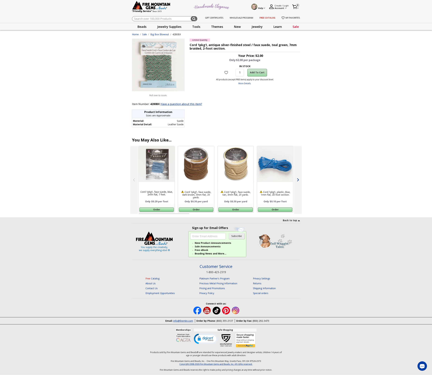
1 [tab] (140, 215)
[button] (206, 338)
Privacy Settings (261, 278)
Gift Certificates (214, 17)
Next (298, 180)
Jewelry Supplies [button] (169, 27)
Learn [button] (277, 27)
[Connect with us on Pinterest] (226, 310)
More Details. (244, 83)
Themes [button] (217, 27)
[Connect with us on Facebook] (197, 310)
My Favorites (293, 17)
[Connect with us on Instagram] (236, 310)
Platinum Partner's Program (214, 278)
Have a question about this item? (181, 104)
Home (135, 34)
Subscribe (236, 236)
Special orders (260, 293)
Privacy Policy (206, 293)
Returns (257, 283)
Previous (134, 180)
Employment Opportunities (160, 293)
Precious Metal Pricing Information (218, 283)
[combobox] (164, 18)
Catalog (152, 278)
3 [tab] (244, 215)
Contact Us (151, 288)
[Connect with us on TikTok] (217, 310)
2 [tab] (192, 215)
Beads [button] (141, 27)
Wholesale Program (241, 17)
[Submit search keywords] (194, 18)
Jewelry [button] (257, 27)
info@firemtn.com (183, 320)
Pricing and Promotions (212, 288)
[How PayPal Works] (245, 340)
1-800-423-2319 (216, 272)
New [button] (237, 27)
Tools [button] (196, 27)
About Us (150, 283)
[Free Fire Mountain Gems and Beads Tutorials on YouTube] (207, 310)
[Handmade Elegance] (212, 6)
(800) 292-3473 (261, 320)
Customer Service (216, 266)
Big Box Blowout (159, 34)
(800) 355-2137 (224, 320)
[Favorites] (227, 72)
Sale (296, 27)
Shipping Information (264, 288)
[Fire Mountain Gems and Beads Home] (151, 6)
